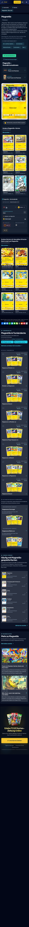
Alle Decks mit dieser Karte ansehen (11, 345)
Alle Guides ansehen (6, 643)
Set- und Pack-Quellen (8, 43)
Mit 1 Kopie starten (6, 342)
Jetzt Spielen (17, 2)
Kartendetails (19, 43)
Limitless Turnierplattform (17, 339)
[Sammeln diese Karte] (9, 55)
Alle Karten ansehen (20, 625)
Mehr (24, 47)
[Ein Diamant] (5, 230)
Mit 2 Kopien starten (20, 342)
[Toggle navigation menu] (26, 2)
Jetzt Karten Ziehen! (15, 740)
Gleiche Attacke (7, 47)
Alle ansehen (6, 132)
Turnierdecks (16, 47)
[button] (23, 2)
